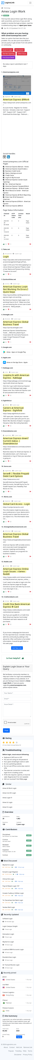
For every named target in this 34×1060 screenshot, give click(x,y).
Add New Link (17, 648)
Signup (19, 1037)
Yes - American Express (13, 184)
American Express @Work (14, 206)
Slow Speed (19, 50)
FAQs (24, 1051)
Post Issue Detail (8, 57)
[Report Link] (30, 244)
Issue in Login (7, 50)
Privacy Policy (27, 1055)
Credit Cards (9, 175)
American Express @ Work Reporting (18, 195)
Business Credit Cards (12, 171)
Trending (18, 1051)
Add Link (19, 1047)
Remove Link (27, 1047)
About (6, 1047)
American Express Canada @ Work (17, 186)
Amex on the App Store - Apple (17, 362)
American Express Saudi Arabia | (16, 169)
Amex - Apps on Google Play (16, 352)
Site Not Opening (8, 54)
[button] (23, 658)
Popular (11, 1051)
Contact (12, 1047)
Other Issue (22, 54)
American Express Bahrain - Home (17, 167)
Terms (30, 1051)
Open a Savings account (13, 173)
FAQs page (23, 779)
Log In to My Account (12, 178)
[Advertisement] (17, 133)
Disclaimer (17, 1055)
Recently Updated (11, 914)
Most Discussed (10, 860)
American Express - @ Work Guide (17, 188)
